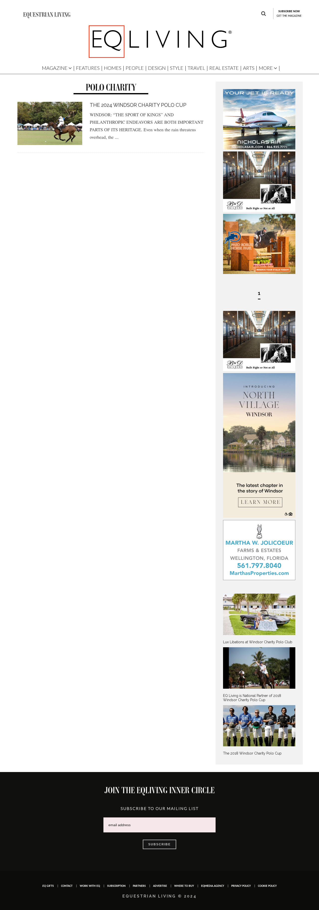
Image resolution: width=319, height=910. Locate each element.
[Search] (263, 14)
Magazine (55, 68)
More (266, 68)
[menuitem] (259, 619)
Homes (112, 68)
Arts (248, 68)
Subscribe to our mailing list (160, 808)
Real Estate (224, 68)
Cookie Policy (267, 886)
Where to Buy (184, 886)
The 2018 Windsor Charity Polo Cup (252, 753)
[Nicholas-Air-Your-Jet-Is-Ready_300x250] (259, 148)
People (135, 68)
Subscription (116, 886)
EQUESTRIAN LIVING (47, 14)
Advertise (160, 886)
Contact (67, 886)
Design (157, 68)
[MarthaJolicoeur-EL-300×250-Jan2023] (259, 579)
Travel (196, 68)
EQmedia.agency (212, 886)
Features (88, 68)
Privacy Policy (241, 886)
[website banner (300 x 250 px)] (259, 273)
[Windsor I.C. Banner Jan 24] (259, 517)
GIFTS (48, 886)
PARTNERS (139, 886)
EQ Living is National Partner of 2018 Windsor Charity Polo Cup (252, 698)
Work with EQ (90, 886)
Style (176, 68)
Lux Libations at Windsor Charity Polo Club (257, 642)
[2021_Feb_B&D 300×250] (259, 211)
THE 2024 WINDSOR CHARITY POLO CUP (138, 105)
